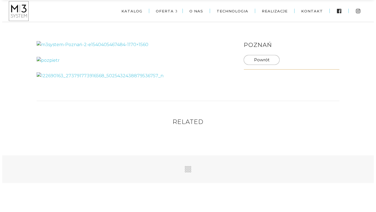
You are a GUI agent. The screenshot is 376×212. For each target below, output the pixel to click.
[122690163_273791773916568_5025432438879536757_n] (100, 75)
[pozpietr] (48, 60)
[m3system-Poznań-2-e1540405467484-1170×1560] (92, 44)
